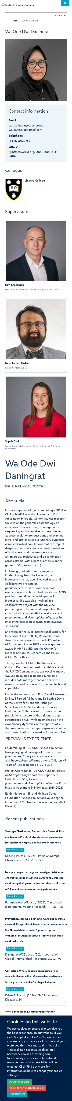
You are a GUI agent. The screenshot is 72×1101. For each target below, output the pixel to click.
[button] (65, 3)
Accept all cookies (19, 1082)
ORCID (13, 147)
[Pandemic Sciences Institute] (19, 4)
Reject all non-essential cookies (26, 1088)
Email (12, 120)
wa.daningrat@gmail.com (25, 130)
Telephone (16, 136)
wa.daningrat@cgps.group (26, 125)
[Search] (65, 15)
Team (15, 21)
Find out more (17, 1094)
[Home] (8, 21)
